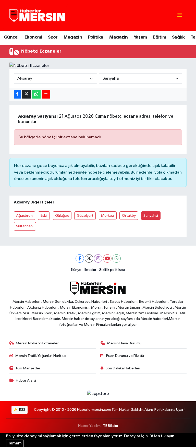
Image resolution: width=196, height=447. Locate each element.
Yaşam (140, 37)
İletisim (90, 270)
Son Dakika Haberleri (123, 368)
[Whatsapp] (116, 258)
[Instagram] (98, 258)
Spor (53, 37)
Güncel (11, 37)
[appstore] (98, 393)
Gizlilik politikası (112, 270)
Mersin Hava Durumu (124, 343)
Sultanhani (24, 226)
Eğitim (159, 37)
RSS (21, 410)
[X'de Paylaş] (26, 94)
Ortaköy (129, 216)
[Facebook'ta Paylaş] (17, 94)
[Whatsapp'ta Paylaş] (36, 94)
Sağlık (178, 37)
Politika (95, 37)
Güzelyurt (85, 216)
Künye (76, 270)
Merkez (107, 216)
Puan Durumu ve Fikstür (125, 356)
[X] (89, 258)
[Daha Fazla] (46, 94)
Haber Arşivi (26, 380)
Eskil (44, 216)
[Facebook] (80, 258)
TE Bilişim (110, 426)
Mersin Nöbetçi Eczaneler (37, 343)
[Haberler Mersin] (37, 15)
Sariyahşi (150, 216)
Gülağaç (62, 216)
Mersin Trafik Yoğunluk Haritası (40, 356)
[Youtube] (107, 258)
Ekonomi (33, 37)
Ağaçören (24, 216)
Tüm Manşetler (27, 368)
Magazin (73, 37)
